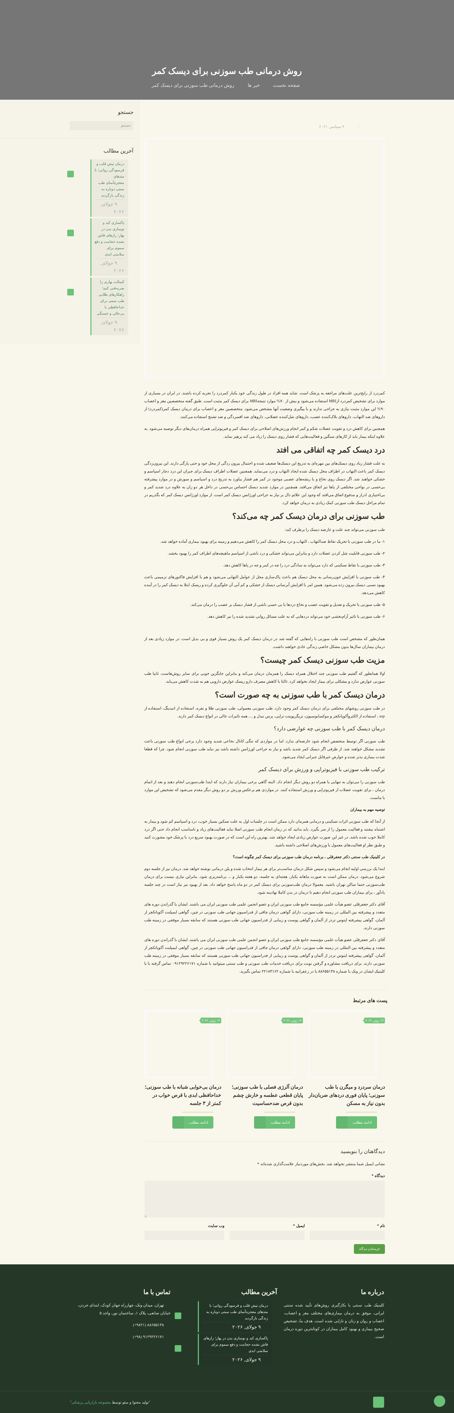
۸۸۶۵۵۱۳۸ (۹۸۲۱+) (148, 1325)
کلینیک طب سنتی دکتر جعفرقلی (353, 857)
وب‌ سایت (216, 1226)
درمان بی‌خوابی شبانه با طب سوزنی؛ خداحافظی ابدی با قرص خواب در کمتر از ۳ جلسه (183, 1095)
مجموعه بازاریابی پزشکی (91, 1402)
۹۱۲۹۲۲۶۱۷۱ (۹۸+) (148, 1337)
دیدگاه (378, 1176)
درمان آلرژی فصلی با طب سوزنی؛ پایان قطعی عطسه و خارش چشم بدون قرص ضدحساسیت (267, 1095)
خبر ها (254, 85)
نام (381, 1226)
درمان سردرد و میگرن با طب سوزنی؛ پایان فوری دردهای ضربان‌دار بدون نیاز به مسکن (347, 1095)
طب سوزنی (375, 529)
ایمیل (299, 1226)
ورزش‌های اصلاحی (274, 428)
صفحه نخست (286, 85)
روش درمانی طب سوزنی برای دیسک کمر (193, 85)
